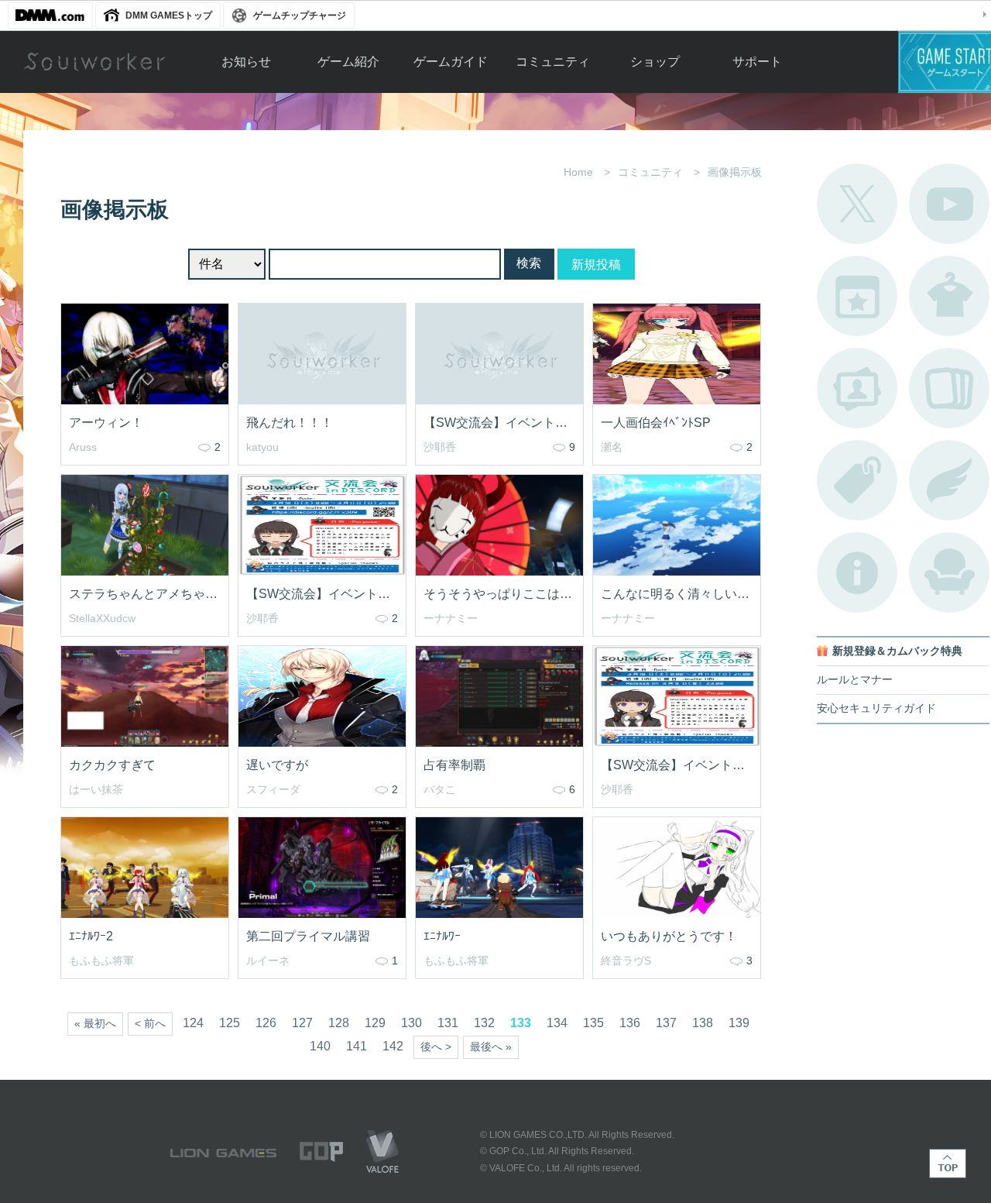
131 (447, 1022)
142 (392, 1046)
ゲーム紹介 (348, 61)
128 (338, 1022)
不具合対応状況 (857, 572)
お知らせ (246, 61)
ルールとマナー (855, 680)
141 (356, 1046)
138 (702, 1022)
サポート (757, 61)
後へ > (435, 1047)
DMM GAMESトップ (168, 15)
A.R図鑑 (949, 388)
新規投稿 (596, 264)
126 (265, 1022)
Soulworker (94, 62)
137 (666, 1022)
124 (193, 1022)
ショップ (655, 61)
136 (629, 1022)
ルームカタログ (949, 572)
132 (484, 1022)
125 (229, 1022)
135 (593, 1022)
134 (557, 1022)
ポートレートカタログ (857, 388)
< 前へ (150, 1023)
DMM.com (50, 15)
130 (411, 1022)
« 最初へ (95, 1023)
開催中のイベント (857, 296)
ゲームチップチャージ (299, 15)
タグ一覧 (857, 480)
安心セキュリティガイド (876, 708)
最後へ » (491, 1047)
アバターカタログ (949, 296)
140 (320, 1046)
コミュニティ (553, 61)
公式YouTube (949, 203)
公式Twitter (857, 203)
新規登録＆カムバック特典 (897, 651)
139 (739, 1022)
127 (302, 1022)
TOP (947, 1163)
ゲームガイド (450, 61)
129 (375, 1022)
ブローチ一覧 (949, 480)
